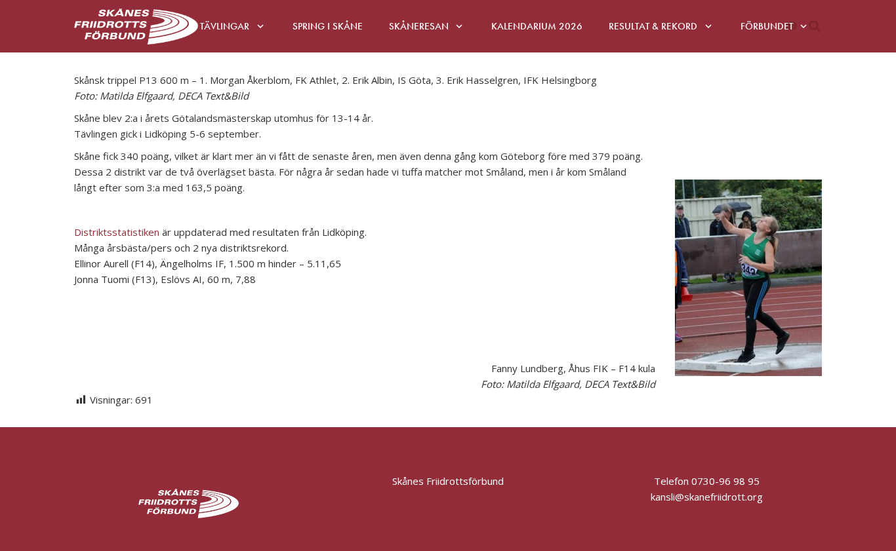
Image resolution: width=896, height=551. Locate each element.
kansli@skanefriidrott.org (130, 480)
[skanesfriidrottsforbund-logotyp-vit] (136, 27)
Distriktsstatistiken (116, 231)
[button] (260, 26)
